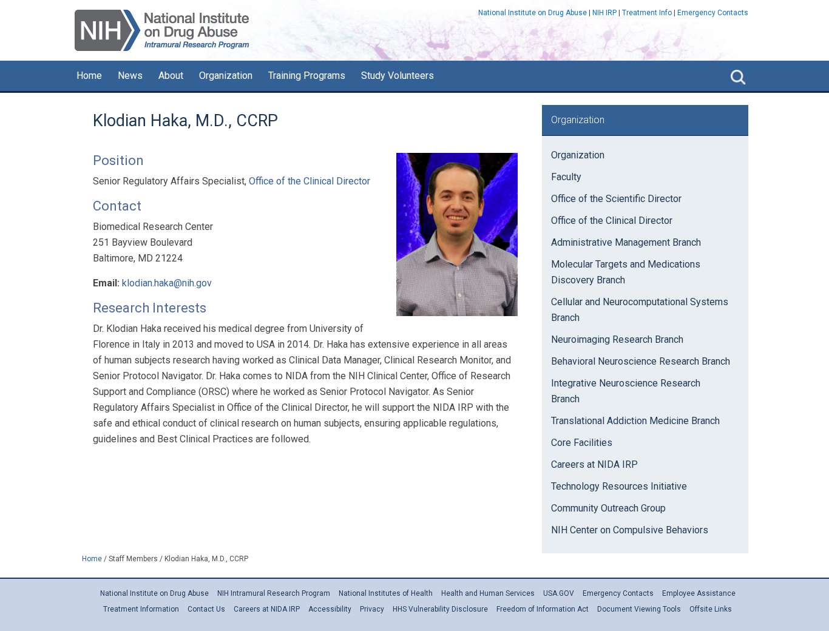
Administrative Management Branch (626, 242)
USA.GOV (558, 593)
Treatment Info (647, 12)
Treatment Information (141, 609)
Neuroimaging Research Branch (617, 339)
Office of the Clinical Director (309, 181)
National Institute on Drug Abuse (532, 12)
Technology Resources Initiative (619, 486)
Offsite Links (710, 609)
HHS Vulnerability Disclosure (440, 609)
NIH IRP (604, 12)
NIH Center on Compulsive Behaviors (629, 530)
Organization (577, 155)
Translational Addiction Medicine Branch (635, 421)
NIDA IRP (162, 30)
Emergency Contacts (712, 12)
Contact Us (206, 609)
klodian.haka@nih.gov (167, 283)
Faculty (566, 177)
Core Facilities (581, 442)
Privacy (372, 609)
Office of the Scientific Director (616, 198)
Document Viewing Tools (639, 609)
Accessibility (329, 609)
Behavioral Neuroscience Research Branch (640, 361)
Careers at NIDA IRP (594, 464)
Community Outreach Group (608, 508)
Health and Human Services (488, 593)
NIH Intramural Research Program (273, 593)
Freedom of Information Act (542, 609)
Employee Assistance (699, 593)
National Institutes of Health (386, 593)
